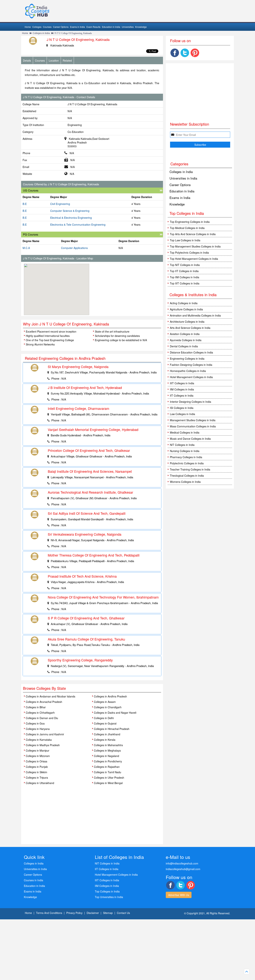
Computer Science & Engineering (69, 211)
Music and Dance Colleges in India (190, 438)
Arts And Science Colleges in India (190, 328)
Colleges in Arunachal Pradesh (44, 702)
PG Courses (30, 234)
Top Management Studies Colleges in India (195, 246)
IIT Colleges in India (181, 395)
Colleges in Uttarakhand (40, 783)
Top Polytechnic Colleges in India (189, 252)
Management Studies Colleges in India (192, 420)
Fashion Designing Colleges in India (191, 365)
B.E (25, 204)
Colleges (36, 26)
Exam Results (93, 26)
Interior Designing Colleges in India (190, 401)
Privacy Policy (74, 913)
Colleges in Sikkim (36, 772)
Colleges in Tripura (37, 777)
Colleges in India (41, 33)
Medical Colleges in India (184, 432)
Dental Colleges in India (184, 346)
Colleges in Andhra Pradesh (110, 696)
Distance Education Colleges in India (191, 352)
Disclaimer (93, 913)
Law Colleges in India (182, 414)
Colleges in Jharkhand (107, 734)
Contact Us (123, 913)
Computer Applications (74, 248)
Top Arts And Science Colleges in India (193, 234)
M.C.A (26, 248)
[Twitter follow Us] (184, 52)
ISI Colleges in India (181, 408)
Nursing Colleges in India (184, 451)
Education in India (111, 26)
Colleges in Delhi (104, 718)
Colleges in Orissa (36, 761)
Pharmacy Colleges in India (186, 457)
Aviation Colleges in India (185, 334)
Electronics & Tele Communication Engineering (77, 224)
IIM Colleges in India (182, 389)
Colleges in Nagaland (106, 756)
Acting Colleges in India (184, 303)
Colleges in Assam (105, 702)
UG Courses (30, 190)
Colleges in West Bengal (108, 783)
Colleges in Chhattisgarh (40, 712)
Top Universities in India (109, 897)
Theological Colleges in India (187, 475)
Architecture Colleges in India (187, 321)
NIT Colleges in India (182, 445)
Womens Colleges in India (185, 482)
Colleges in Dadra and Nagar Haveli (115, 712)
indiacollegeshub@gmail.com (183, 869)
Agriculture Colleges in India (186, 309)
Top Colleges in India (107, 891)
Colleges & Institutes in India (193, 294)
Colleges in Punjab (37, 767)
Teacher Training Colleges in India (190, 469)
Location (54, 60)
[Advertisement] (127, 290)
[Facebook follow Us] (174, 52)
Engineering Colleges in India (187, 358)
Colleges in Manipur (37, 750)
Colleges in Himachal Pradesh (111, 729)
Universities (128, 26)
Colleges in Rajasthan (107, 767)
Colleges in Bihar (36, 707)
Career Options (61, 26)
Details (27, 60)
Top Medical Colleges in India (187, 228)
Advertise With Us (178, 895)
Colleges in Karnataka (39, 739)
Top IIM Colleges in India (184, 277)
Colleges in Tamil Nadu (107, 772)
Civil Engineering (60, 204)
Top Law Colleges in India (185, 240)
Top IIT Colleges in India (184, 271)
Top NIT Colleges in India (185, 265)
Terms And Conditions (49, 913)
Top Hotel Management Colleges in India (194, 259)
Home (28, 26)
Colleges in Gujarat (105, 723)
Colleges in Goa (35, 723)
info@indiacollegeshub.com (182, 863)
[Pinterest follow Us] (195, 52)
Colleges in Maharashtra (108, 745)
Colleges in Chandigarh (108, 707)
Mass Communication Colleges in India (193, 426)
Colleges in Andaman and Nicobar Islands (50, 696)
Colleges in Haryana (38, 729)
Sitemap (108, 913)
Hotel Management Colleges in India (191, 377)
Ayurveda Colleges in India (185, 340)
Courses (47, 26)
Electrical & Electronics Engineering (71, 217)
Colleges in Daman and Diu (42, 718)
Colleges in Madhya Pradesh (43, 745)
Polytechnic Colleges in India (187, 463)
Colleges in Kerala (104, 739)
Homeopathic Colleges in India (188, 371)
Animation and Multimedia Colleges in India (195, 315)
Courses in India (33, 880)
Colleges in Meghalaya (107, 750)
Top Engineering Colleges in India (190, 222)
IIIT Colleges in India (182, 383)
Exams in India (77, 26)
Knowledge (141, 26)
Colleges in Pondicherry (108, 761)
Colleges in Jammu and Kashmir (45, 734)
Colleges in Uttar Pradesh (109, 777)
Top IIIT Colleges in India (184, 283)
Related (67, 60)
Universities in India (183, 178)
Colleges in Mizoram (38, 756)
